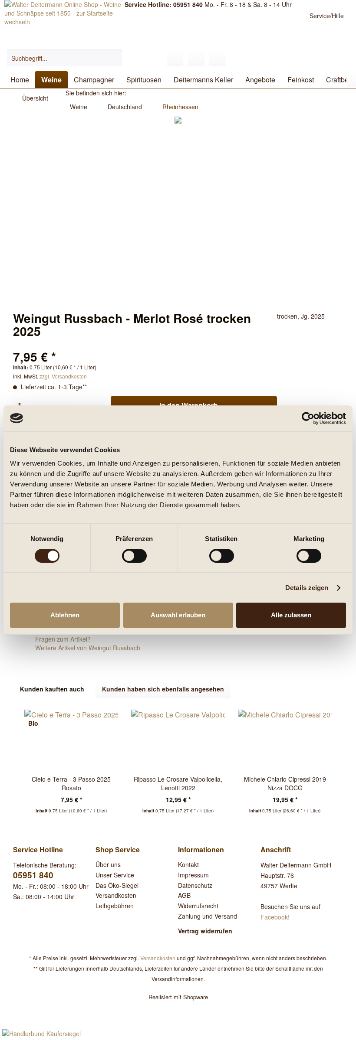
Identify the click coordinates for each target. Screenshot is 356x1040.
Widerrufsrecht (198, 905)
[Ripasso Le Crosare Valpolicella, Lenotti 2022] (178, 740)
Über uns (108, 864)
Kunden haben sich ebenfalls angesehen (163, 689)
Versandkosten (116, 895)
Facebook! (275, 917)
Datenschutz (195, 885)
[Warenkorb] (217, 58)
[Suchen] (114, 58)
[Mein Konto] (196, 58)
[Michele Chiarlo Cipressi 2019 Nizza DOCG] (285, 740)
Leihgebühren (115, 905)
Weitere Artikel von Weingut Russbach (86, 647)
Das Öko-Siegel (117, 885)
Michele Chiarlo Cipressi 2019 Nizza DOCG (285, 783)
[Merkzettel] (175, 58)
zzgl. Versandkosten (63, 376)
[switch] (134, 556)
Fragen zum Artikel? (62, 639)
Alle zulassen (291, 615)
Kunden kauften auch (52, 689)
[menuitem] (65, 58)
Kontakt (188, 864)
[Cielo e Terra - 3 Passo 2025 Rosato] (71, 740)
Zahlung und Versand (207, 916)
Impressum (193, 874)
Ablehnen (64, 615)
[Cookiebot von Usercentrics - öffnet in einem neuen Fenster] (308, 418)
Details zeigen (306, 587)
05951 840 (33, 875)
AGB (184, 895)
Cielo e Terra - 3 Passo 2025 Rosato (71, 783)
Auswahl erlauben (178, 615)
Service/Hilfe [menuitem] (327, 15)
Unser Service (115, 874)
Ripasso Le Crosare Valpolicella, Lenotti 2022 (178, 783)
